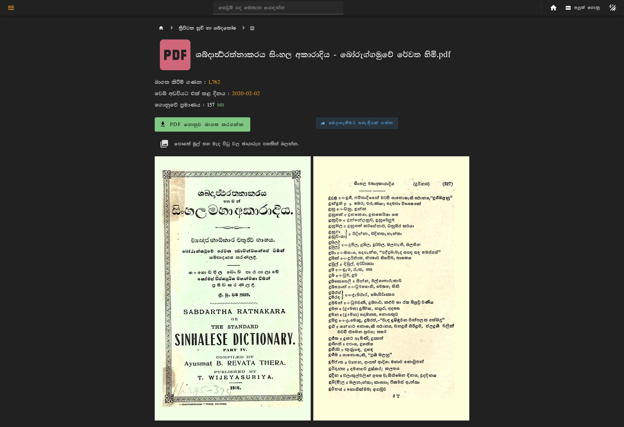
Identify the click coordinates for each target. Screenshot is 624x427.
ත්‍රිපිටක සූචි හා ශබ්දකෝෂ (207, 28)
